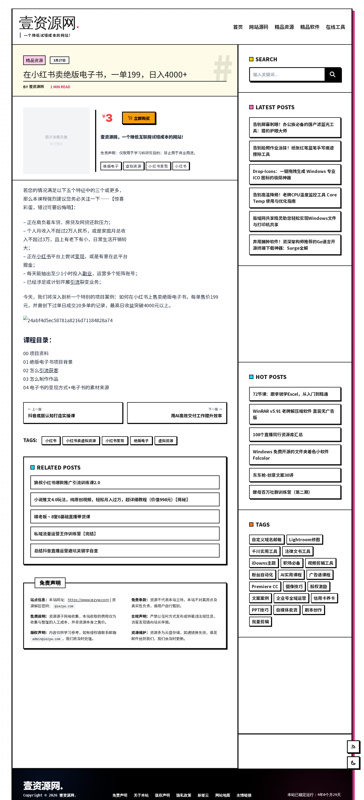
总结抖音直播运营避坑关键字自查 (66, 550)
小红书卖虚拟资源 (81, 440)
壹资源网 (36, 86)
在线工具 (335, 26)
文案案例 (260, 598)
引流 (75, 281)
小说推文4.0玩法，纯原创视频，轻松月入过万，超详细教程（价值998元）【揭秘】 (112, 499)
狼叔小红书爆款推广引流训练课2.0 (67, 482)
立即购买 (142, 118)
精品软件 (309, 26)
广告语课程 (319, 574)
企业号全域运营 (291, 598)
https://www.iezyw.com (88, 599)
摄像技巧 (294, 586)
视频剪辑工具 (320, 563)
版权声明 (162, 795)
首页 (238, 26)
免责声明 (119, 795)
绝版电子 (111, 166)
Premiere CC (265, 586)
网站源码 (258, 26)
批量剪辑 (260, 621)
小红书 (181, 166)
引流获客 (48, 370)
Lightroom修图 (304, 539)
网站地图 (222, 795)
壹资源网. (43, 785)
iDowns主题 (264, 563)
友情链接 (244, 795)
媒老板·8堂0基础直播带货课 (62, 516)
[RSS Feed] (353, 746)
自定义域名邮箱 (267, 539)
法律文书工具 (297, 551)
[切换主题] (353, 762)
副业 (87, 273)
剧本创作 (313, 610)
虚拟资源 (133, 166)
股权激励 (318, 586)
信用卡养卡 (324, 598)
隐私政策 (183, 795)
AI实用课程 (291, 574)
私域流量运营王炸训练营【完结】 (66, 533)
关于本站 (141, 795)
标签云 (203, 795)
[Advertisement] (180, 225)
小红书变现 (158, 166)
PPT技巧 (260, 610)
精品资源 (284, 26)
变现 (79, 256)
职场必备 (291, 563)
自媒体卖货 (286, 610)
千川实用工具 (264, 551)
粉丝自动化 (262, 574)
